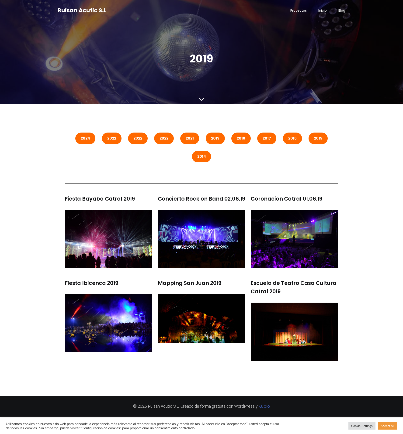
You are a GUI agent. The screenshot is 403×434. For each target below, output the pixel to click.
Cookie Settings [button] (362, 426)
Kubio (264, 406)
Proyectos (298, 10)
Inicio (322, 10)
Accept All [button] (387, 426)
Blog (341, 10)
